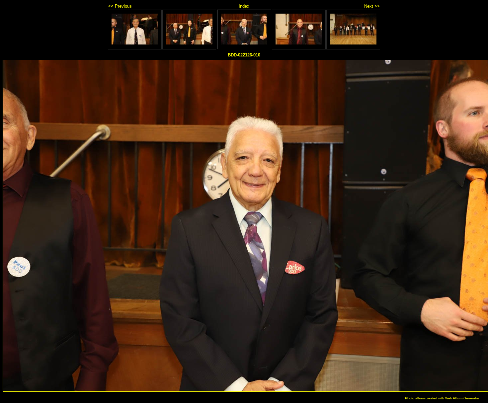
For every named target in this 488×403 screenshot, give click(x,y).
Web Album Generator (462, 398)
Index (244, 6)
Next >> (372, 6)
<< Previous (120, 6)
